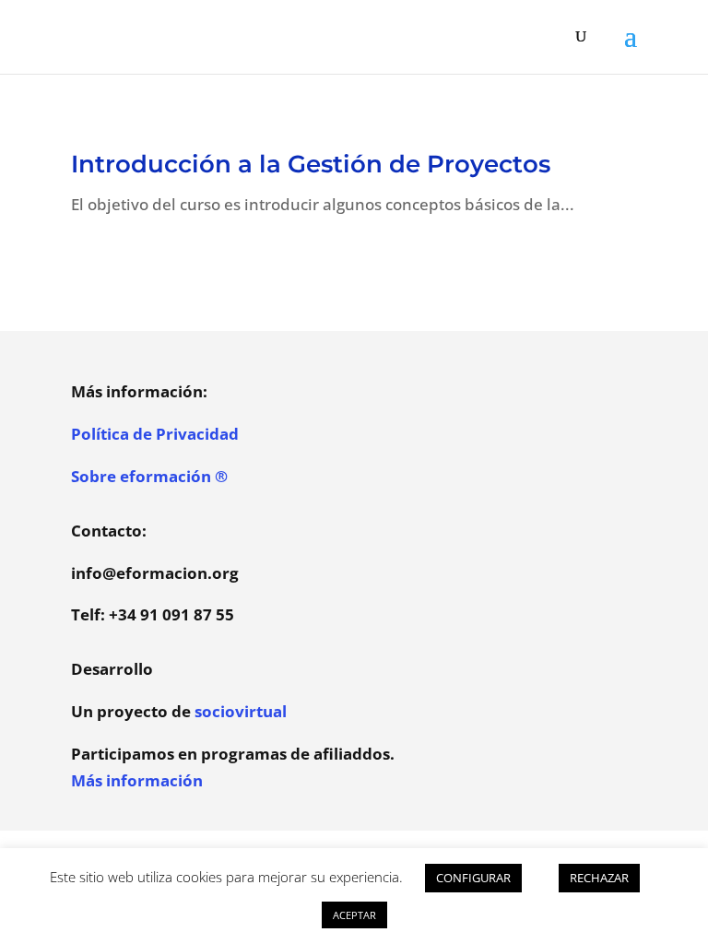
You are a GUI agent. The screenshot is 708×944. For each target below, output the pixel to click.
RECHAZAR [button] (599, 877)
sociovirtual (241, 711)
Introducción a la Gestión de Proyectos (310, 164)
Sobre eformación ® (149, 476)
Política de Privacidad (155, 433)
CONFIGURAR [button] (473, 877)
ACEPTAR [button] (354, 915)
